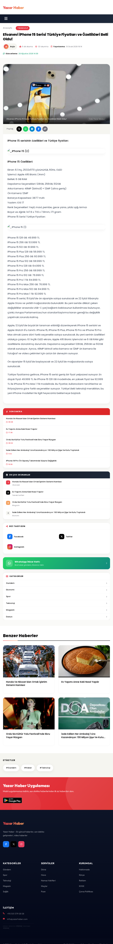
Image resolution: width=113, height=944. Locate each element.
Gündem (7, 869)
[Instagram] (21, 844)
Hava (43, 875)
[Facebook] (6, 844)
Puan (43, 891)
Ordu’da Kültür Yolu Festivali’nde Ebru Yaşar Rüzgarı (31, 439)
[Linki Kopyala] (45, 129)
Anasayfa (7, 28)
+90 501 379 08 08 (15, 913)
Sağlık (5, 891)
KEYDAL (19, 926)
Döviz (43, 869)
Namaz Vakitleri (48, 880)
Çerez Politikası (86, 891)
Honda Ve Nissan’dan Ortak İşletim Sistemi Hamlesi (30, 418)
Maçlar (44, 886)
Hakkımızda (84, 869)
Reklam (82, 880)
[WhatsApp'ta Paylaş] (25, 129)
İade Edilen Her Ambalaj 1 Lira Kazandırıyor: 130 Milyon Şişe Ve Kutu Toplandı (42, 450)
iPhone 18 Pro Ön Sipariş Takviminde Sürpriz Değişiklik (31, 460)
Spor (8, 596)
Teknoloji (23, 28)
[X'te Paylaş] (19, 129)
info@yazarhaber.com (17, 919)
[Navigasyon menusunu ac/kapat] (6, 18)
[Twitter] (14, 844)
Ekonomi (10, 589)
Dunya (9, 616)
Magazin (10, 610)
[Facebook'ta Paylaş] (38, 129)
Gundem (10, 583)
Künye (82, 875)
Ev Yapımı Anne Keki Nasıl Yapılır (21, 429)
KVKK (81, 886)
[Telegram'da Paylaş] (32, 129)
